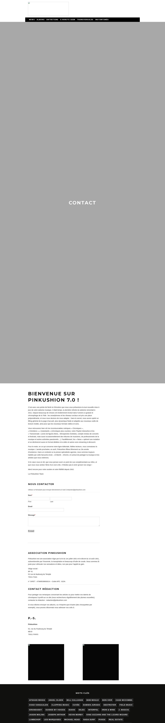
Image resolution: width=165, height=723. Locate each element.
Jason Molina (37, 715)
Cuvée (76, 705)
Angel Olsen (56, 700)
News (32, 20)
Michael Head (72, 720)
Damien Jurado (91, 705)
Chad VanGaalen (38, 705)
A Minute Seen (67, 20)
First (29, 501)
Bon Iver (107, 700)
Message (31, 515)
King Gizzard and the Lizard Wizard (107, 715)
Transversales (85, 20)
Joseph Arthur (56, 715)
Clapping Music (60, 705)
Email (30, 506)
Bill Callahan (75, 700)
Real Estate (116, 720)
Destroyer (110, 705)
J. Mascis (124, 710)
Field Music (126, 705)
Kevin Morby (76, 715)
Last (51, 501)
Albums (41, 20)
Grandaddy (35, 710)
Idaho (72, 710)
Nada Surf (89, 720)
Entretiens (52, 20)
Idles (82, 710)
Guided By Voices (55, 710)
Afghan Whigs (37, 700)
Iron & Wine (108, 710)
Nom (30, 495)
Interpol (93, 710)
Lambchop (35, 720)
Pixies (102, 720)
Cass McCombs (124, 700)
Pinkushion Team (37, 474)
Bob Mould (93, 700)
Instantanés (102, 20)
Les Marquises (52, 720)
